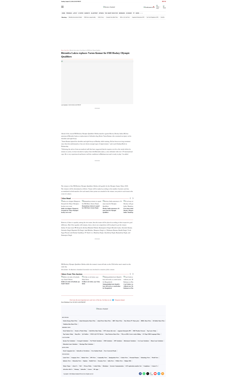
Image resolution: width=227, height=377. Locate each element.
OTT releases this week (109, 331)
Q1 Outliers (85, 334)
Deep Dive (77, 334)
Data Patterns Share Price (112, 334)
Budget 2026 (127, 361)
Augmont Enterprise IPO (138, 17)
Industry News (67, 361)
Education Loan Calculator (70, 344)
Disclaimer (105, 366)
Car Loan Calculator (143, 341)
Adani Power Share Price (104, 321)
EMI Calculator (108, 341)
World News (155, 357)
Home (63, 13)
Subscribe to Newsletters (83, 351)
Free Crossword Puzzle (110, 351)
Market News (84, 357)
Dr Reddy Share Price (159, 321)
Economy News (102, 361)
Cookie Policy (97, 366)
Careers (90, 369)
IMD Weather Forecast (139, 331)
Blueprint (94, 13)
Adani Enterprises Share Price (87, 321)
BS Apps (96, 369)
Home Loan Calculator (157, 341)
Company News (75, 357)
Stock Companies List (69, 351)
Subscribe (83, 369)
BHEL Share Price (146, 321)
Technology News (145, 357)
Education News (77, 361)
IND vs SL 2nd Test (125, 17)
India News (66, 50)
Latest (75, 13)
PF (134, 13)
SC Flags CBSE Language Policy (151, 334)
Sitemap (76, 369)
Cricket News (124, 357)
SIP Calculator (118, 341)
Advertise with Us (67, 369)
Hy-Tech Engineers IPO (152, 17)
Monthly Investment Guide (75, 17)
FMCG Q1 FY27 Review (97, 334)
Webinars (122, 13)
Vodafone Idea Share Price (70, 324)
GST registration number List (133, 366)
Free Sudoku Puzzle (96, 351)
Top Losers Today (151, 331)
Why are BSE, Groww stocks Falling (131, 334)
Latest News (66, 357)
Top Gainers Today (68, 334)
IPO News (93, 357)
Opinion (101, 13)
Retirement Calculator (130, 341)
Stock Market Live (68, 331)
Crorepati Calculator (82, 341)
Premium (69, 13)
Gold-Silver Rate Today (95, 331)
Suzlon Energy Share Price (70, 321)
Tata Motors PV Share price (131, 321)
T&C (80, 366)
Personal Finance (134, 357)
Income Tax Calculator (69, 341)
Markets (87, 13)
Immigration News (114, 357)
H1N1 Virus (101, 17)
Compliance (146, 366)
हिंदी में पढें (164, 1)
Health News (92, 361)
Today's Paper (66, 366)
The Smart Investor (111, 13)
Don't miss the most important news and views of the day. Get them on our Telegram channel (97, 300)
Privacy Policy (88, 366)
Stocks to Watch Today (81, 331)
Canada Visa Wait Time (112, 17)
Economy (129, 13)
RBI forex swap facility (90, 17)
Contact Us (155, 366)
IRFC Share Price (117, 321)
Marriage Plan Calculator (86, 344)
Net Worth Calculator (96, 341)
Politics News (119, 361)
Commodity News (102, 357)
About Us (74, 366)
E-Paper (80, 13)
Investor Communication (117, 366)
